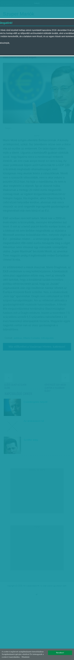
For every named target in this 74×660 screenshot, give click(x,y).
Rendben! (60, 653)
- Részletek (25, 657)
